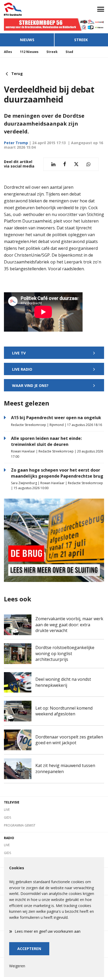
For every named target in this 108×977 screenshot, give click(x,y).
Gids (7, 817)
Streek (81, 39)
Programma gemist (19, 825)
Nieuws (27, 39)
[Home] (27, 9)
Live (7, 809)
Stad (69, 52)
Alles (8, 52)
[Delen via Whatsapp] (88, 164)
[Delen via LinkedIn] (53, 164)
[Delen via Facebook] (64, 164)
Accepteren (29, 948)
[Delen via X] (76, 164)
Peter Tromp (16, 142)
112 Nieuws (29, 52)
